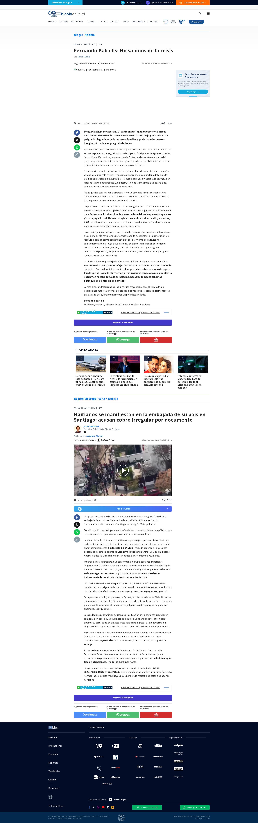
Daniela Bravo (84, 57)
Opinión (126, 22)
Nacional (64, 22)
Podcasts (52, 22)
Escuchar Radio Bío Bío (194, 2)
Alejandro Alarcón (94, 436)
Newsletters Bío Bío (133, 2)
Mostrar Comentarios (123, 322)
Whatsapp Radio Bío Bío (197, 807)
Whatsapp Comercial (148, 807)
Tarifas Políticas (56, 806)
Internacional (77, 22)
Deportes (103, 22)
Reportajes (53, 788)
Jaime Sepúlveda (91, 426)
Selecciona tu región (62, 2)
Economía (91, 22)
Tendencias (114, 22)
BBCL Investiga (139, 22)
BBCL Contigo (154, 22)
